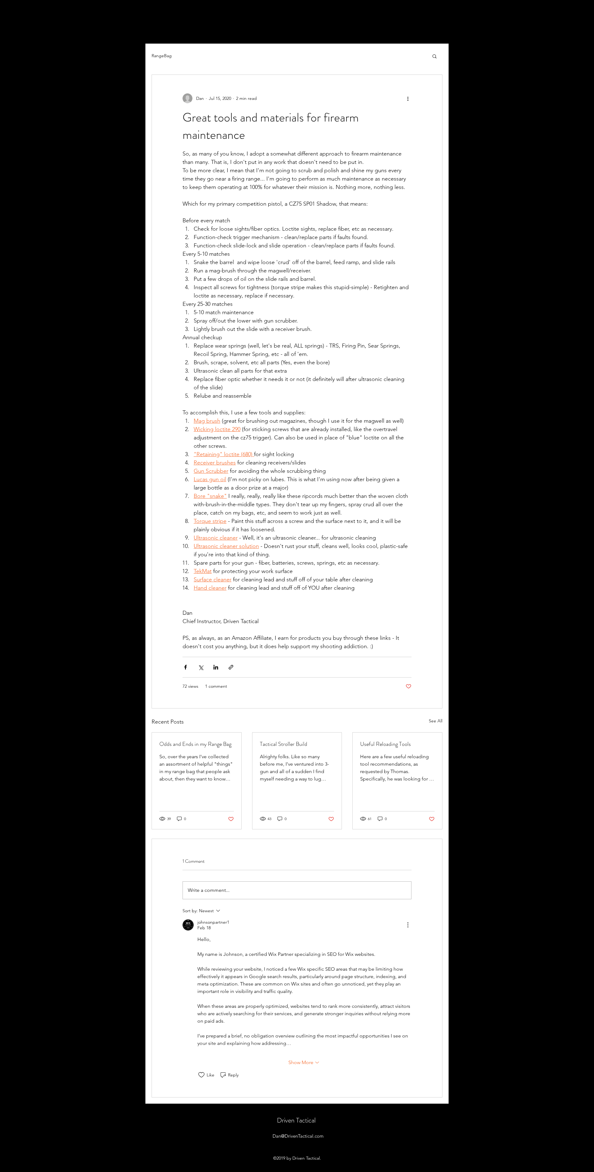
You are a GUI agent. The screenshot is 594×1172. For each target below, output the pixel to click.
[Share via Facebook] (185, 667)
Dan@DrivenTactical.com (298, 1136)
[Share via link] (231, 667)
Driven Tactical (296, 1120)
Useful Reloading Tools (385, 744)
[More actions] (407, 98)
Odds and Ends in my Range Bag (195, 744)
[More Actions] (407, 925)
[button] (434, 55)
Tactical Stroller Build (283, 744)
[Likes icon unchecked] (201, 1075)
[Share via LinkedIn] (216, 667)
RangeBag (162, 55)
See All (435, 721)
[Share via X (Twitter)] (201, 667)
